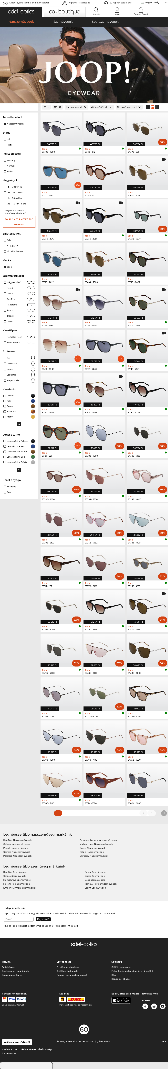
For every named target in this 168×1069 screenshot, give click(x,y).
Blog (113, 975)
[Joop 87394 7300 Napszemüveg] (104, 475)
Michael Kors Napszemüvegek (96, 844)
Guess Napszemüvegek (92, 848)
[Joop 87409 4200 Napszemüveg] (61, 128)
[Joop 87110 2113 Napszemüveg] (104, 171)
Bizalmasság (45, 1049)
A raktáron (12, 246)
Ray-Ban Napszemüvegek (17, 840)
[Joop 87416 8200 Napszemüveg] (61, 345)
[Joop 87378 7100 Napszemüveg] (104, 735)
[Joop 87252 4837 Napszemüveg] (147, 214)
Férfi (9, 145)
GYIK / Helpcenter (121, 967)
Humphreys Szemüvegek (17, 880)
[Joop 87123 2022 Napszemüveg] (61, 258)
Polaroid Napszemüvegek (17, 856)
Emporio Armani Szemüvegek (19, 887)
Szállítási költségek (67, 971)
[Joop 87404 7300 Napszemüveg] (104, 258)
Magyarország (152, 2)
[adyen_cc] (4, 999)
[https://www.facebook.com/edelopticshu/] (145, 1007)
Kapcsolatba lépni (12, 975)
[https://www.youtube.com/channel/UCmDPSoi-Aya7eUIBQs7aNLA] (163, 1007)
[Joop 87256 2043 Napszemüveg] (61, 214)
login (117, 14)
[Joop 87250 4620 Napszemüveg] (61, 475)
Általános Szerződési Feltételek (19, 1049)
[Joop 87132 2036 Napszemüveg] (61, 388)
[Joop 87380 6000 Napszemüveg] (147, 649)
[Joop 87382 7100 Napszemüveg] (147, 431)
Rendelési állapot (120, 979)
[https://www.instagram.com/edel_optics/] (154, 1007)
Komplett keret (14, 337)
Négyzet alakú (14, 282)
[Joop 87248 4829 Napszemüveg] (147, 475)
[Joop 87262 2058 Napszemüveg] (147, 692)
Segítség (116, 961)
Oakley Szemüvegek (14, 876)
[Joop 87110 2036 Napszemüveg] (147, 388)
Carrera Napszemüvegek (16, 852)
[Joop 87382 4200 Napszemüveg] (104, 431)
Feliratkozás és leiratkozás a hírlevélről (132, 971)
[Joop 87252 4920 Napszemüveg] (147, 735)
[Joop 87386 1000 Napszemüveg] (147, 518)
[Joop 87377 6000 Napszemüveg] (104, 692)
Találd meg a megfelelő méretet (19, 222)
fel (163, 1041)
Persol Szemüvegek (95, 872)
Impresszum (9, 1053)
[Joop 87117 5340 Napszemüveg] (104, 301)
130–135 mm (16, 192)
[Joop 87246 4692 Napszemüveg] (104, 518)
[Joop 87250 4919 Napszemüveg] (147, 562)
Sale (9, 240)
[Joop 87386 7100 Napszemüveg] (61, 779)
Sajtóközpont (9, 967)
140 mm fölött (17, 203)
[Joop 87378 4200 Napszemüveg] (61, 735)
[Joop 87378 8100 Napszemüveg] (104, 562)
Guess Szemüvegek (95, 876)
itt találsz (73, 925)
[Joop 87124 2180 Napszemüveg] (104, 779)
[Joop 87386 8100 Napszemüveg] (104, 649)
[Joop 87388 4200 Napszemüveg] (61, 692)
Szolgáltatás (64, 961)
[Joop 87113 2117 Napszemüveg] (61, 562)
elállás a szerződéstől (17, 1042)
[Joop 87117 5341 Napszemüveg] (147, 345)
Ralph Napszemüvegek (92, 852)
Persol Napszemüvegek (16, 848)
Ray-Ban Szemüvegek (15, 872)
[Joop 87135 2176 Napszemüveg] (61, 171)
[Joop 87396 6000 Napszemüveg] (61, 649)
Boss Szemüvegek (95, 880)
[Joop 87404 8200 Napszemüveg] (147, 171)
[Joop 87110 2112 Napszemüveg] (104, 128)
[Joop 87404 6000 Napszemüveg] (147, 779)
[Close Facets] (19, 107)
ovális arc (12, 363)
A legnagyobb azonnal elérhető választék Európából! (29, 3)
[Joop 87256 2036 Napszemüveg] (104, 214)
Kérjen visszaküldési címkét (72, 975)
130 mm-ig (15, 187)
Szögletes (11, 375)
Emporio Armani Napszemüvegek (98, 840)
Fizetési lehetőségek (68, 967)
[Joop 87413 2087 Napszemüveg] (104, 388)
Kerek (10, 288)
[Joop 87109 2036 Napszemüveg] (104, 605)
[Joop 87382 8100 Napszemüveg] (61, 518)
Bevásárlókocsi (141, 14)
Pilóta (10, 293)
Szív (9, 358)
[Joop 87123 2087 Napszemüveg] (147, 258)
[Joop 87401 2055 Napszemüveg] (147, 605)
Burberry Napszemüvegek (94, 856)
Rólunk (6, 961)
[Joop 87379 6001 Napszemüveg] (147, 128)
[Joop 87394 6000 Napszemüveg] (61, 605)
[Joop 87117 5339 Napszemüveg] (61, 301)
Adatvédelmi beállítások (15, 971)
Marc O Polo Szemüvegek (17, 883)
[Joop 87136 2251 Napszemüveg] (61, 431)
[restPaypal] (21, 999)
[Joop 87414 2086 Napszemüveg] (147, 301)
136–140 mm (16, 198)
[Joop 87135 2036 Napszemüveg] (104, 345)
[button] (21, 12)
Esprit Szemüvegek (95, 887)
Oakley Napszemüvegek (16, 844)
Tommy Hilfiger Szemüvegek (100, 883)
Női (8, 139)
